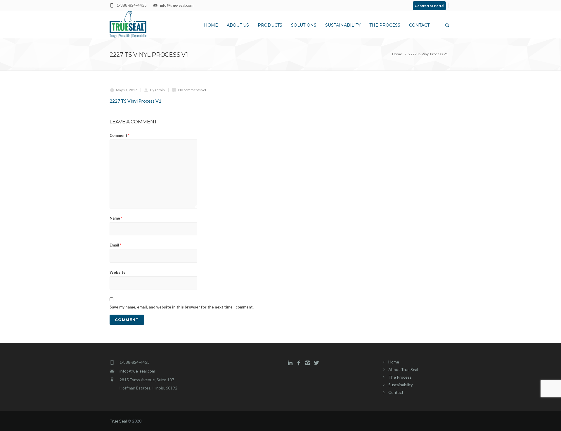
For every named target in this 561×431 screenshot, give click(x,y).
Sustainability (343, 25)
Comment (119, 135)
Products (270, 25)
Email (115, 245)
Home (211, 25)
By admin (157, 90)
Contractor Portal (429, 6)
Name (116, 218)
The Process (384, 25)
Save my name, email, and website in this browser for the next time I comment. (182, 307)
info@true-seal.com (137, 370)
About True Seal (403, 369)
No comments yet (192, 90)
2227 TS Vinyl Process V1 (135, 101)
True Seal (118, 420)
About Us (238, 25)
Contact (419, 25)
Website (118, 272)
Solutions (303, 25)
